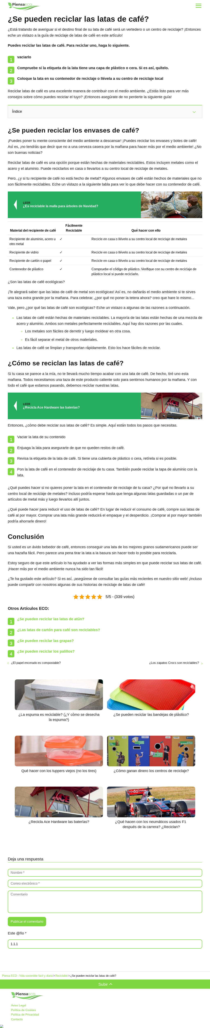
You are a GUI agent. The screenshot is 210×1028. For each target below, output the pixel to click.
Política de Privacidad (25, 1014)
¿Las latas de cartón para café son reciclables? (58, 630)
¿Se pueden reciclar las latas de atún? (50, 619)
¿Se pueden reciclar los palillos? (46, 651)
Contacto (17, 1019)
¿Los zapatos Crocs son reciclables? (174, 662)
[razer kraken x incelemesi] (105, 1026)
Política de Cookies (23, 1010)
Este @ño (17, 933)
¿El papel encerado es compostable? (36, 662)
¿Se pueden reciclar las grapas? (45, 641)
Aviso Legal (18, 1005)
